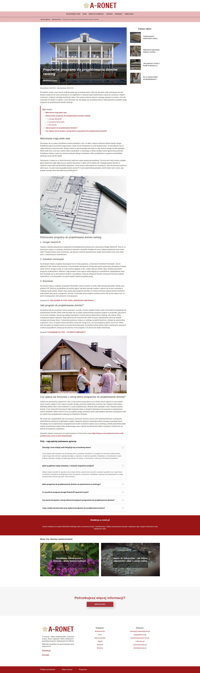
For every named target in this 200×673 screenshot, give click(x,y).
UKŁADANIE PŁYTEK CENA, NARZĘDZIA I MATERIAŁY (72, 300)
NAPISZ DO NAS (100, 604)
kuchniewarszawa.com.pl (140, 638)
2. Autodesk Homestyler (56, 122)
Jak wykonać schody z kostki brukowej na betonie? (151, 65)
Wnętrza (129, 14)
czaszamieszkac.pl (140, 645)
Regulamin (83, 669)
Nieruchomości (96, 14)
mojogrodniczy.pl (140, 635)
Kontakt (45, 655)
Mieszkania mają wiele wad (56, 112)
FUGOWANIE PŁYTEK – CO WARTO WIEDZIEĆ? (67, 332)
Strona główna (46, 19)
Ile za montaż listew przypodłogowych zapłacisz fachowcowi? (150, 78)
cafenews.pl (140, 641)
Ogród (109, 14)
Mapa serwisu (67, 669)
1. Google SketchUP (55, 119)
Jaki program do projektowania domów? (61, 128)
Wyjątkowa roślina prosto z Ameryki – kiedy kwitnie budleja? (69, 559)
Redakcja (46, 650)
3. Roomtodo (52, 125)
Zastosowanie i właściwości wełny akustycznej (150, 37)
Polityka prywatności (47, 669)
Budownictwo (73, 14)
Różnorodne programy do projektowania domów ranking (68, 116)
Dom (84, 14)
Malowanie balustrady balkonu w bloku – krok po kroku (151, 51)
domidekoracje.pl (140, 648)
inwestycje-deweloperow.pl (140, 631)
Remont (119, 14)
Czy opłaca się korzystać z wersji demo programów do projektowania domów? (76, 131)
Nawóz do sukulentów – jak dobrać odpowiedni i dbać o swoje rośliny (130, 559)
